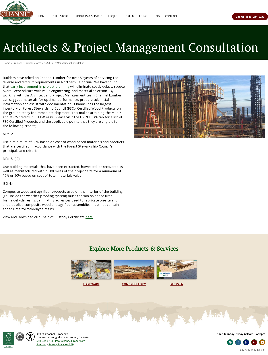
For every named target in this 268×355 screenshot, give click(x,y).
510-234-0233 (44, 341)
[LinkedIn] (246, 342)
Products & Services (88, 16)
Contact (171, 16)
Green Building (136, 16)
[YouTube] (262, 342)
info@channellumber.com (70, 341)
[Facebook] (238, 342)
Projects (114, 16)
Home (42, 16)
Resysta (176, 284)
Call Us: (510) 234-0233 (250, 16)
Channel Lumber (16, 13)
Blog (156, 16)
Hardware (91, 284)
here (89, 217)
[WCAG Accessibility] (31, 334)
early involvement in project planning (39, 86)
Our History (59, 16)
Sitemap (41, 344)
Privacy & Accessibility (61, 344)
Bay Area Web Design (252, 349)
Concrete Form (134, 284)
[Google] (230, 342)
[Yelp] (254, 342)
